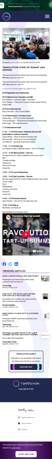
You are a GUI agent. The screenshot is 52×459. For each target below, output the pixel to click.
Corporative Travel (9, 342)
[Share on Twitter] (10, 265)
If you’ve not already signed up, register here (19, 89)
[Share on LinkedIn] (16, 265)
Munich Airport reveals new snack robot (20, 276)
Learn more (16, 448)
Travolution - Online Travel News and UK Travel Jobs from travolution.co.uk (26, 384)
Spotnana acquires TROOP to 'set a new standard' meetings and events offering (20, 334)
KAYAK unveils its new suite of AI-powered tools (20, 314)
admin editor (15, 62)
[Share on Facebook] (4, 265)
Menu (47, 16)
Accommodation (8, 305)
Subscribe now (26, 367)
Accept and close (26, 454)
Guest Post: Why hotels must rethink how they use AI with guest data (18, 295)
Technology (6, 285)
